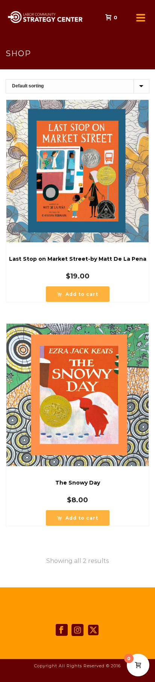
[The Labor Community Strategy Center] (4, 17)
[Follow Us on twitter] (93, 630)
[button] (77, 294)
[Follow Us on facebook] (62, 630)
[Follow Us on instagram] (77, 630)
